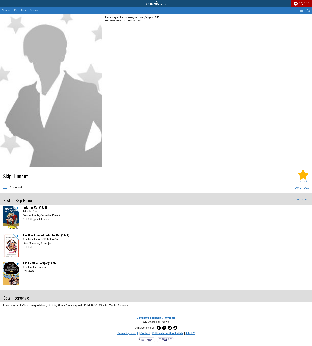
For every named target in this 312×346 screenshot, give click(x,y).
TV (15, 10)
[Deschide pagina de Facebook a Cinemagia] (159, 328)
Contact (145, 333)
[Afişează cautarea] (308, 10)
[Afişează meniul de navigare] (301, 10)
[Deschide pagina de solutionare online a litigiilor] (165, 339)
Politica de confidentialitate (167, 333)
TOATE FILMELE (301, 200)
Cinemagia (156, 3)
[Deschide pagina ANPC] (146, 339)
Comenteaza (302, 188)
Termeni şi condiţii (127, 333)
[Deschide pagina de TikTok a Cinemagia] (175, 328)
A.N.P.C (190, 333)
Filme (23, 10)
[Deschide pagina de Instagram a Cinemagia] (164, 328)
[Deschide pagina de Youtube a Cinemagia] (170, 328)
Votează (303, 181)
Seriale (34, 10)
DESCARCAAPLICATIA (304, 3)
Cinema (6, 10)
